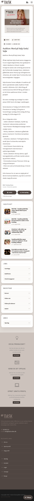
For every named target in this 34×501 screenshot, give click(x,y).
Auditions (8, 274)
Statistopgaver (9, 279)
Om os (5, 442)
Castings (7, 268)
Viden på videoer (10, 303)
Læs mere (16, 355)
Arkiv (10, 192)
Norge (5, 476)
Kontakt (6, 463)
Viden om (7, 298)
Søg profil (6, 451)
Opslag (7, 323)
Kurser (7, 293)
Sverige (6, 472)
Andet (6, 308)
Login (5, 467)
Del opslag (25, 192)
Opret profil (7, 446)
